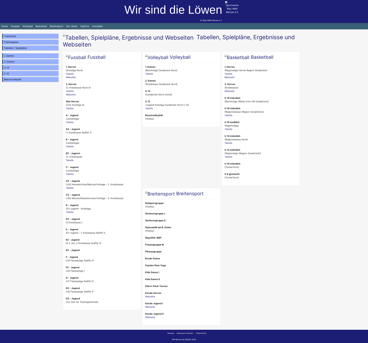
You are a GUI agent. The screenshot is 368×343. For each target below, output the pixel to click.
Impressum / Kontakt (185, 333)
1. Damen (9, 55)
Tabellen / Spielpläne (15, 48)
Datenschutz (201, 333)
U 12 (6, 73)
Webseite (71, 77)
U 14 (6, 67)
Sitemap (170, 333)
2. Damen (9, 61)
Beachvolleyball (12, 79)
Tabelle (70, 73)
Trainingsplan (11, 42)
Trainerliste (10, 36)
